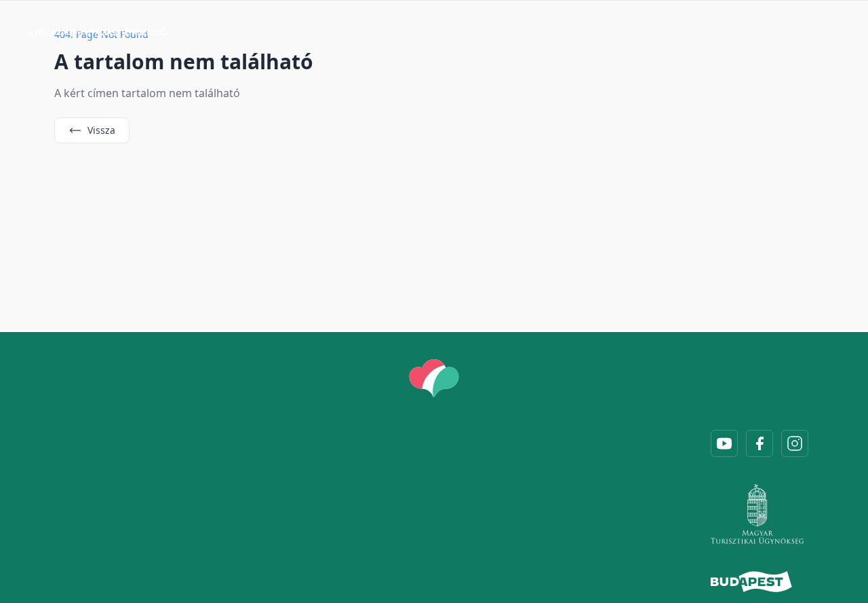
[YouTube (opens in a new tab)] (724, 443)
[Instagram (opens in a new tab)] (794, 443)
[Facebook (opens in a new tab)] (759, 443)
